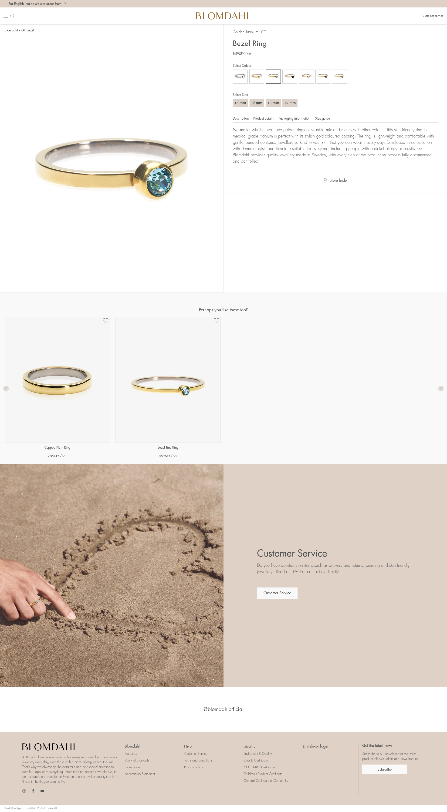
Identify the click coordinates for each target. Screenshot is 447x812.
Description (241, 118)
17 (256, 103)
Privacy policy (193, 767)
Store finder (339, 180)
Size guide (322, 118)
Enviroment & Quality (258, 753)
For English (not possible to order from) (35, 3)
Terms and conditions (198, 760)
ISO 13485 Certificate (259, 767)
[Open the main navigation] (5, 16)
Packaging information (294, 118)
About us (131, 753)
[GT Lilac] (339, 77)
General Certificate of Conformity (266, 780)
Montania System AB (47, 808)
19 (290, 103)
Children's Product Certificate (263, 773)
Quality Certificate (256, 760)
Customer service (433, 15)
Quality (249, 746)
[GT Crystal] (256, 77)
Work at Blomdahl (137, 760)
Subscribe (385, 769)
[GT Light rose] (306, 77)
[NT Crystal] (240, 77)
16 (240, 103)
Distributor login (315, 746)
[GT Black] (322, 77)
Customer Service (277, 593)
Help (188, 746)
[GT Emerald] (289, 77)
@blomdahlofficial (223, 709)
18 (273, 103)
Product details (264, 118)
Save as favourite (105, 321)
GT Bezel (27, 30)
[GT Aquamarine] (273, 77)
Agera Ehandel (24, 808)
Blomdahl (11, 30)
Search (13, 16)
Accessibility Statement (140, 773)
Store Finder (133, 767)
